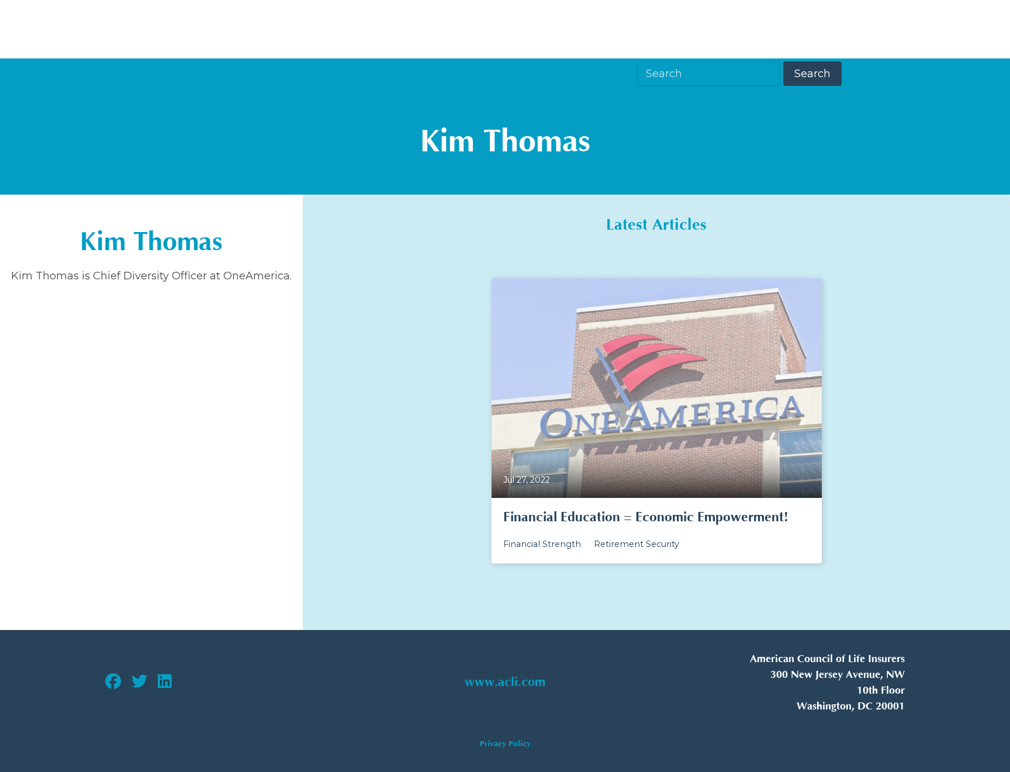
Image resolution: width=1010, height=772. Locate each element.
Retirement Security (636, 544)
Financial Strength (542, 544)
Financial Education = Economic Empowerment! (645, 517)
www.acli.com (505, 682)
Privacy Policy (505, 744)
